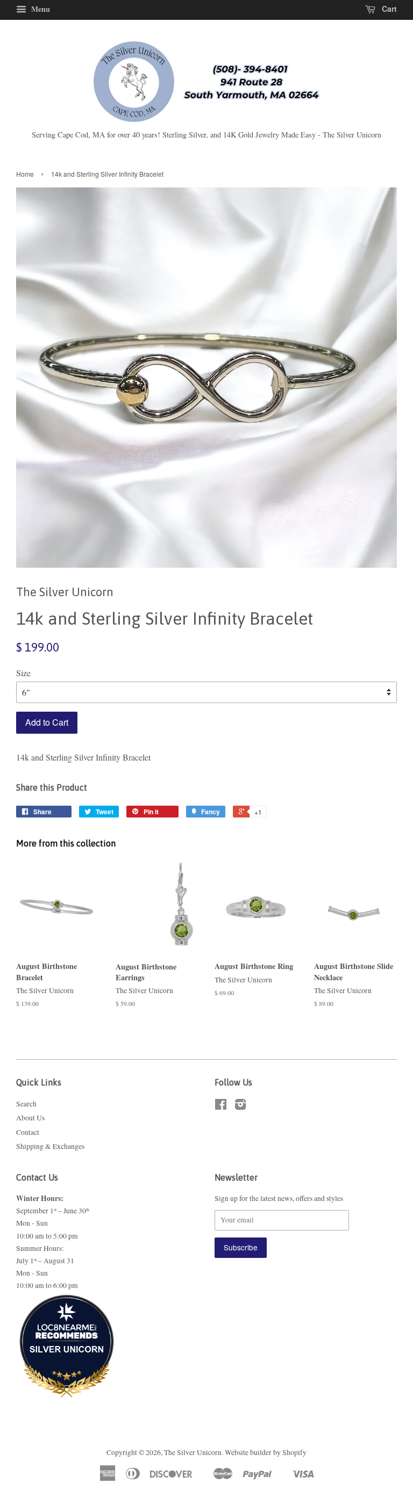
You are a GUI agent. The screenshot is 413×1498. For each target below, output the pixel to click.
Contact (27, 1132)
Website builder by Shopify (266, 1452)
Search (26, 1104)
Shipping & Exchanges (50, 1146)
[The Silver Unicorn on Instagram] (240, 1106)
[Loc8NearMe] (66, 1320)
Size (23, 672)
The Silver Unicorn (193, 1452)
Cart (388, 8)
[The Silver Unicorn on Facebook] (221, 1106)
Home (25, 173)
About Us (30, 1118)
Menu (39, 9)
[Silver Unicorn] (66, 1377)
